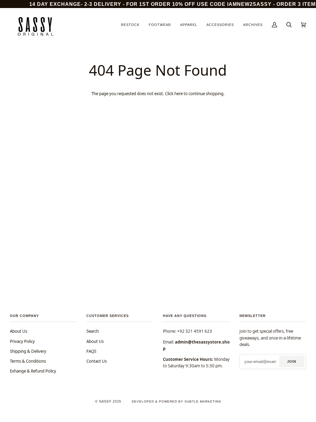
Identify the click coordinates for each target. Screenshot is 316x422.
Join (291, 361)
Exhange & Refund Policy (33, 371)
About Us (18, 331)
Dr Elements (43, 418)
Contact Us (96, 361)
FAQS (91, 351)
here (178, 93)
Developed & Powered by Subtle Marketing (176, 401)
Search (92, 331)
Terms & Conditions (28, 361)
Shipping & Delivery (28, 351)
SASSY (105, 401)
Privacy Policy (22, 341)
